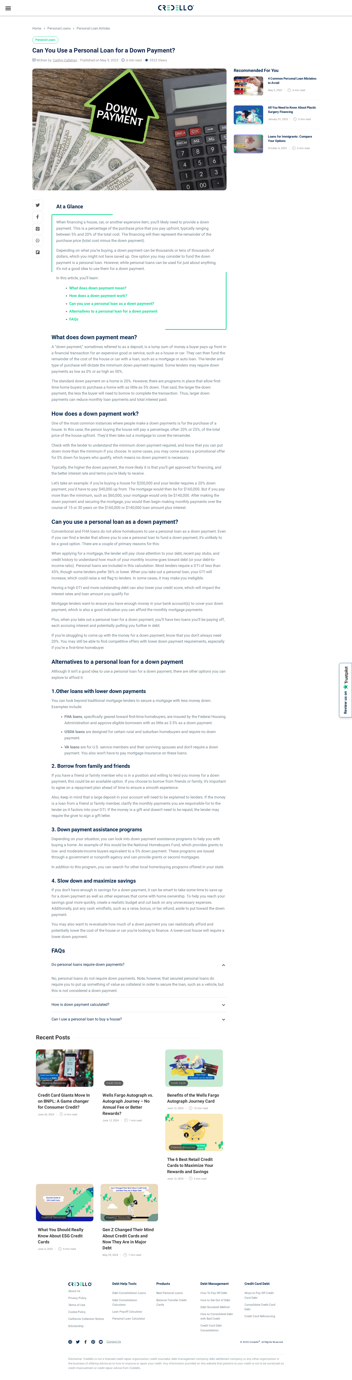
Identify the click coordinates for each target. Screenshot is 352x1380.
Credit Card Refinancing (259, 1316)
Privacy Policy (77, 1298)
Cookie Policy (77, 1312)
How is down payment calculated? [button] (80, 1004)
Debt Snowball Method (215, 1307)
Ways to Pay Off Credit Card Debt (259, 1295)
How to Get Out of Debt (215, 1300)
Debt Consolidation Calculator (124, 1302)
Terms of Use (76, 1305)
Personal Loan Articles (93, 28)
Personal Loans (59, 28)
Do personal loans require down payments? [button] (88, 964)
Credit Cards (113, 1083)
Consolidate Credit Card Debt (259, 1307)
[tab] (139, 964)
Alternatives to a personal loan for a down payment (113, 311)
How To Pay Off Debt (213, 1293)
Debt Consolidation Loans (129, 1293)
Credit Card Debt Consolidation (211, 1328)
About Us (74, 1291)
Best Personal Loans (169, 1293)
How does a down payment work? (98, 295)
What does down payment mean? (97, 288)
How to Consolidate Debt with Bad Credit (216, 1316)
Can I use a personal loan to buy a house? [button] (86, 1019)
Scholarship (76, 1326)
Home (36, 28)
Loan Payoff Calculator (127, 1311)
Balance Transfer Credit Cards (171, 1302)
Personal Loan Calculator (128, 1318)
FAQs (73, 319)
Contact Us (114, 1341)
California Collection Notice (86, 1319)
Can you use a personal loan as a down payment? (111, 303)
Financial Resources (54, 1083)
